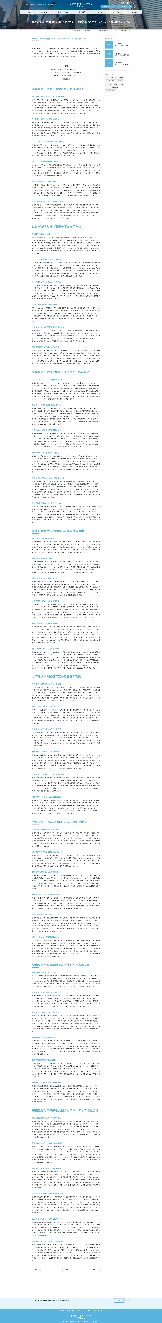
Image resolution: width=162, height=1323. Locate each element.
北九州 (107, 77)
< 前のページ (36, 1270)
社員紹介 (122, 84)
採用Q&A (115, 84)
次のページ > (96, 1270)
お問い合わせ (115, 87)
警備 (112, 77)
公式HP (124, 6)
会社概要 (121, 77)
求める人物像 (108, 84)
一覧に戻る (66, 1270)
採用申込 (107, 87)
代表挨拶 (107, 81)
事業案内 (120, 81)
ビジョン (114, 81)
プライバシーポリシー (110, 91)
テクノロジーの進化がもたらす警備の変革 (67, 73)
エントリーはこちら (108, 6)
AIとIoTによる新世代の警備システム (65, 76)
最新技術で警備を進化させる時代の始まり (64, 70)
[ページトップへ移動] (128, 1300)
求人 (116, 77)
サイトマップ (98, 1311)
